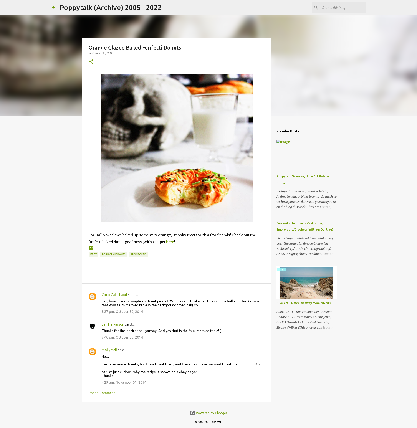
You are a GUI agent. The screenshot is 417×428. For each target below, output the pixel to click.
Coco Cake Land (114, 295)
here (170, 242)
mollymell (109, 350)
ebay (93, 254)
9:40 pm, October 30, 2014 (122, 337)
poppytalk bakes (114, 254)
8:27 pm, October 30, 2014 (122, 312)
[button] (91, 62)
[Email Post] (91, 249)
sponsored (138, 254)
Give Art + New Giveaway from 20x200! (303, 303)
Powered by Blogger (211, 413)
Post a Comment (102, 393)
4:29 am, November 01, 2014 (124, 382)
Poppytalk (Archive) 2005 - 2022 (111, 7)
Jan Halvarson (113, 324)
